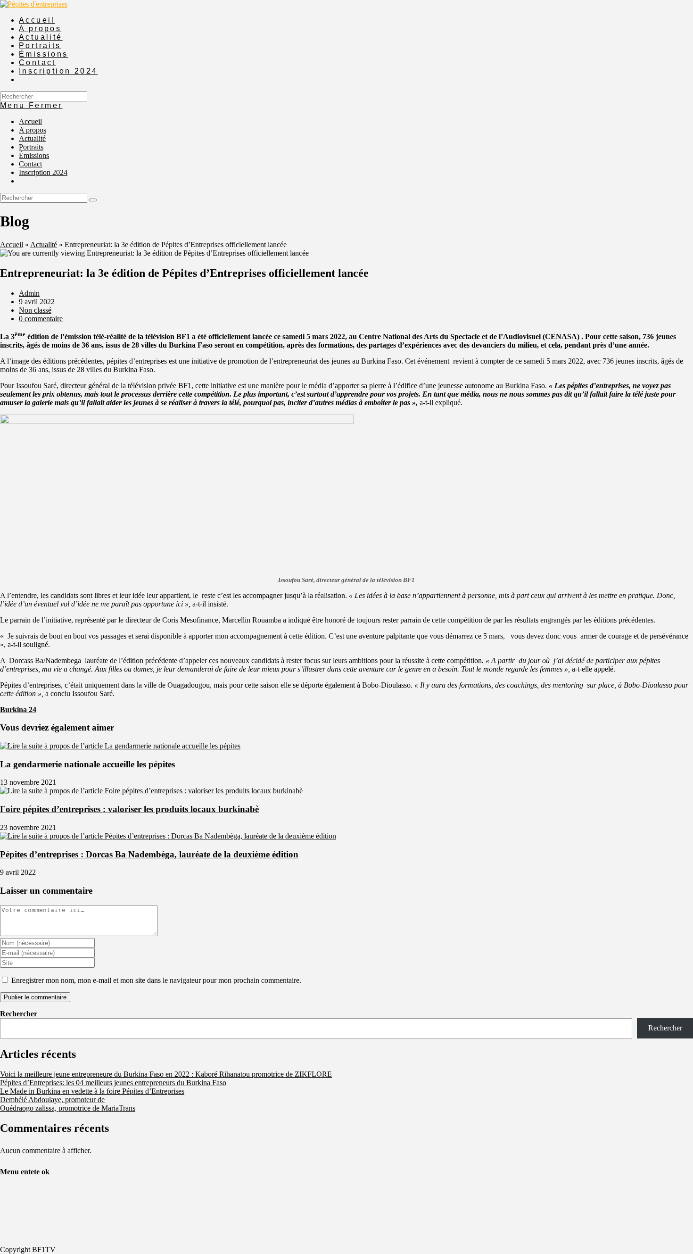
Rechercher (18, 1014)
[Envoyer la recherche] (93, 200)
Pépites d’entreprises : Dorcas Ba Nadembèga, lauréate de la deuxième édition (149, 854)
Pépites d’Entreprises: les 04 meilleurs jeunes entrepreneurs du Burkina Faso (113, 1083)
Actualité (32, 138)
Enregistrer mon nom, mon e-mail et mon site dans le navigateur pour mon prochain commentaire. (156, 980)
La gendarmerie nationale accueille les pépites (87, 764)
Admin (29, 293)
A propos (32, 130)
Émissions (34, 155)
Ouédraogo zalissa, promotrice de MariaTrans (67, 1108)
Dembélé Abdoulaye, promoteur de (52, 1100)
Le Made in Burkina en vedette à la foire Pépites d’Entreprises (92, 1091)
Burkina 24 (18, 710)
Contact (30, 164)
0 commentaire (41, 319)
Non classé (35, 310)
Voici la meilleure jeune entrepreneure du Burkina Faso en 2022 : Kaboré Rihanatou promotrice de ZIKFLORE (166, 1074)
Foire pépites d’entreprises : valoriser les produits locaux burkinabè (129, 809)
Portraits (31, 147)
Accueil (30, 121)
